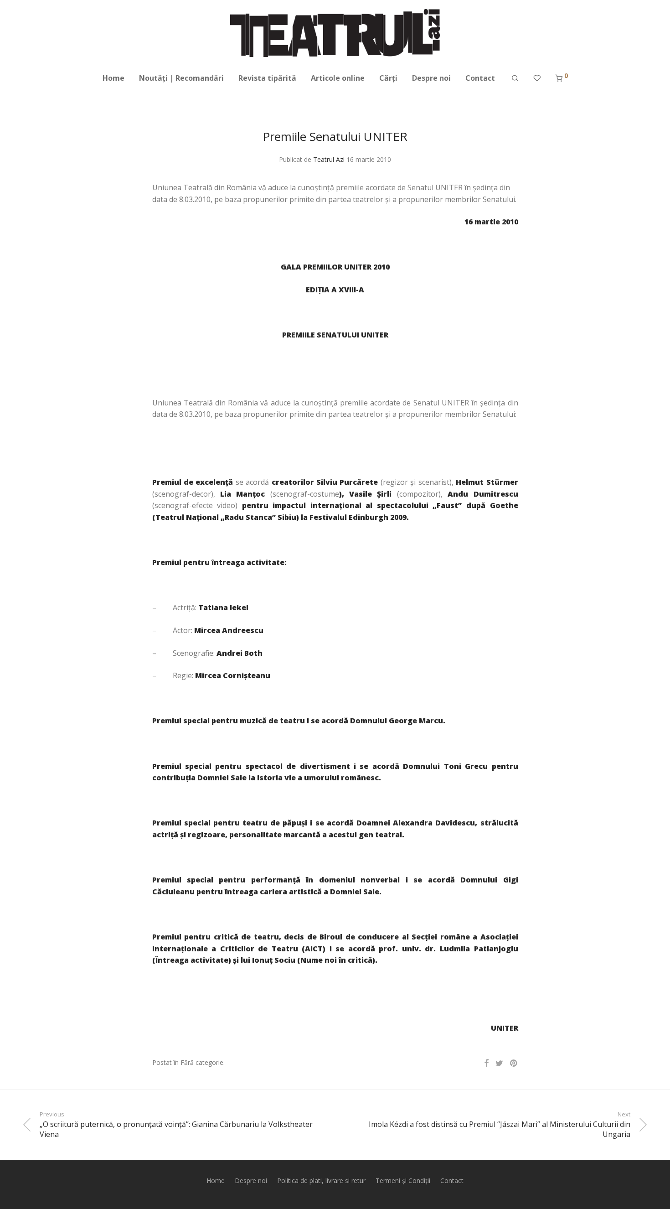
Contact (480, 78)
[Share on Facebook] (486, 1063)
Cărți (388, 78)
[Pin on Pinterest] (514, 1063)
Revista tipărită (267, 78)
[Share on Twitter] (499, 1063)
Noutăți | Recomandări (181, 78)
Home (113, 78)
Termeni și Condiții (403, 1180)
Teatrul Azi (329, 159)
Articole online (338, 78)
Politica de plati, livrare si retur (321, 1180)
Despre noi (431, 78)
